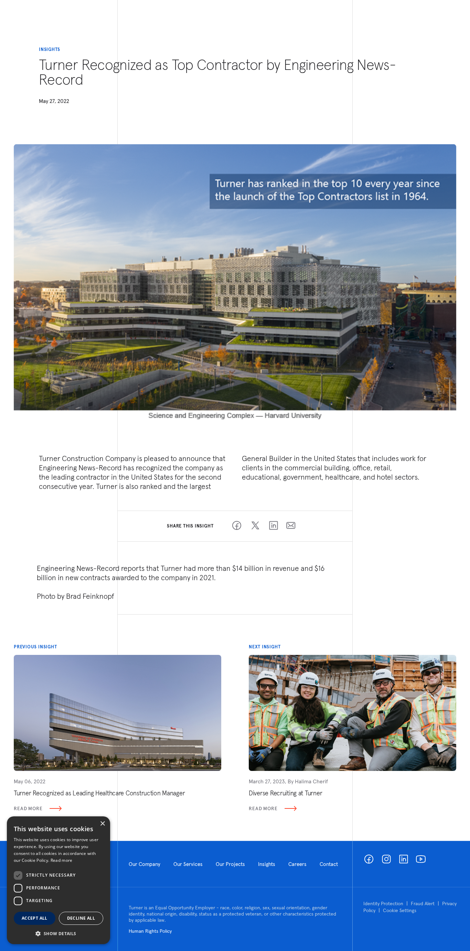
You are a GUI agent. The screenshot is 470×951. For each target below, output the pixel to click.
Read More (28, 808)
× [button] (102, 823)
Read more (62, 860)
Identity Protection (383, 903)
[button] (58, 933)
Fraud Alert (423, 903)
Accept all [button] (34, 918)
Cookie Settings (399, 910)
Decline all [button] (81, 918)
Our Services (188, 864)
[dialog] (58, 880)
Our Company (144, 864)
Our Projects (230, 864)
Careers (297, 864)
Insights (266, 864)
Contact (329, 864)
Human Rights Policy (150, 931)
